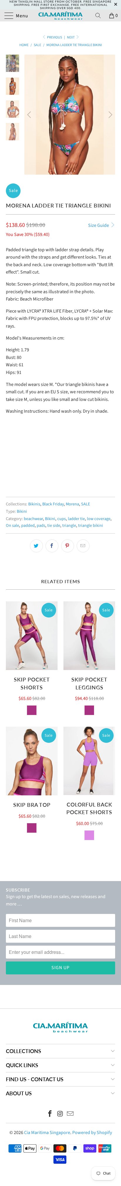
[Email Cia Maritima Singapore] (70, 1114)
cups (61, 519)
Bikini (22, 511)
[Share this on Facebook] (52, 545)
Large (57, 461)
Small (14, 461)
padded (28, 525)
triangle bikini (90, 525)
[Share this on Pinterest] (67, 545)
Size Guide (99, 225)
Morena (72, 504)
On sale (12, 525)
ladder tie (76, 519)
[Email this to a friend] (83, 545)
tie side (53, 525)
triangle (69, 525)
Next (71, 37)
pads (41, 525)
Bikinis (34, 504)
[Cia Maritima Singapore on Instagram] (60, 1114)
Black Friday (53, 504)
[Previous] (30, 115)
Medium (36, 461)
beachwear (33, 519)
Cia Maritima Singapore (47, 1132)
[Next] (109, 115)
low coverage (98, 519)
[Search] (100, 15)
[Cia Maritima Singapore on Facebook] (50, 1114)
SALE (85, 504)
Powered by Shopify (92, 1132)
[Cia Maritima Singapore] (60, 15)
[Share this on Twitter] (36, 545)
